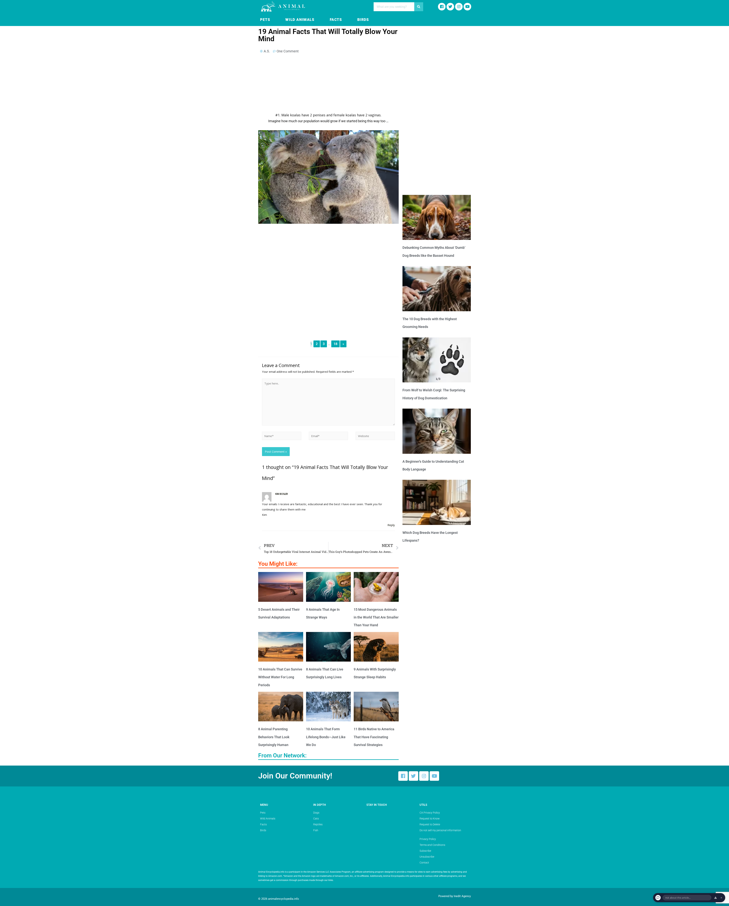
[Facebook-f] (442, 6)
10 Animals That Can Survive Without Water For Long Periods (280, 677)
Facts (336, 20)
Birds (363, 20)
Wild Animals (299, 20)
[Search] (418, 6)
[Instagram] (459, 6)
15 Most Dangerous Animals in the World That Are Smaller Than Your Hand (376, 617)
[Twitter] (413, 776)
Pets (265, 20)
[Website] (375, 436)
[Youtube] (467, 6)
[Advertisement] (328, 84)
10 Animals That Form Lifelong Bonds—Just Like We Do (326, 737)
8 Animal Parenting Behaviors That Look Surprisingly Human (274, 737)
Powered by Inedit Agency (454, 896)
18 (335, 344)
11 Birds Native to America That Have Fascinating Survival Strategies (374, 737)
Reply (391, 525)
